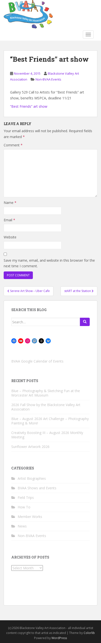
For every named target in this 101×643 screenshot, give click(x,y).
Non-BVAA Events (48, 79)
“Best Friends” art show (28, 106)
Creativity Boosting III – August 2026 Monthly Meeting (47, 434)
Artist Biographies (32, 478)
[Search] (85, 322)
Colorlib (89, 633)
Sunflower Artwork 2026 (30, 446)
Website (10, 237)
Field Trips (26, 497)
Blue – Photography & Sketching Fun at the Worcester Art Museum (45, 392)
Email (9, 220)
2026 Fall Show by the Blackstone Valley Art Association (45, 406)
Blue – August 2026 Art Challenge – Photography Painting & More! (50, 420)
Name (10, 202)
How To (24, 507)
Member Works (30, 516)
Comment (13, 145)
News (22, 526)
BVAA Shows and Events (37, 488)
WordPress (59, 638)
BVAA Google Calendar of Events (37, 361)
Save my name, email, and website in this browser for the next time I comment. (49, 263)
